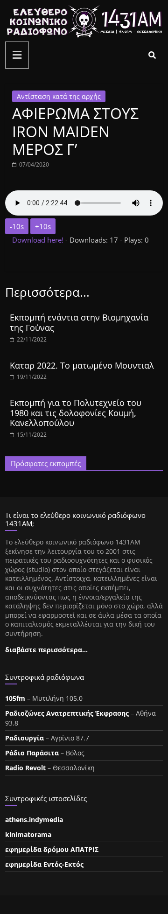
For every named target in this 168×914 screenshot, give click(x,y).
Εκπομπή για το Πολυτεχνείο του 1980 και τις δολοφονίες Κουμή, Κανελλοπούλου (75, 412)
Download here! (38, 239)
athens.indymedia (34, 819)
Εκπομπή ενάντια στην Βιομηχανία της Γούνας (79, 322)
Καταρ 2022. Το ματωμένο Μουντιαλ (82, 365)
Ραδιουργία (24, 737)
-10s (17, 226)
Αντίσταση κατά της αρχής (59, 96)
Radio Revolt (25, 767)
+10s (43, 226)
